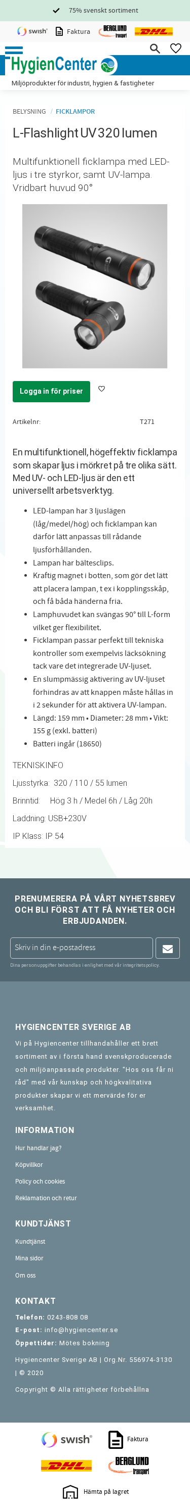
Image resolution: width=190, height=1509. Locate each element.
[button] (14, 53)
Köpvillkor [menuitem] (29, 1165)
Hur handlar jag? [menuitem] (38, 1148)
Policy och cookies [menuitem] (40, 1181)
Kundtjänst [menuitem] (30, 1242)
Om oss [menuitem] (25, 1275)
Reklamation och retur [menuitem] (46, 1198)
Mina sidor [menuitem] (29, 1258)
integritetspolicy (141, 965)
